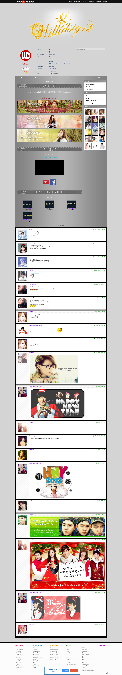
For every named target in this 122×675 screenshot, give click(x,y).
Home (22, 77)
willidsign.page (54, 73)
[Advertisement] (91, 62)
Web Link (99, 77)
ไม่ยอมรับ (74, 671)
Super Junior (89, 96)
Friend (68, 77)
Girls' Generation (91, 100)
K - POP (88, 98)
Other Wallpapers (91, 103)
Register (88, 86)
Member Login (90, 84)
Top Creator (89, 89)
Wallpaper (38, 77)
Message (53, 77)
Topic (83, 77)
